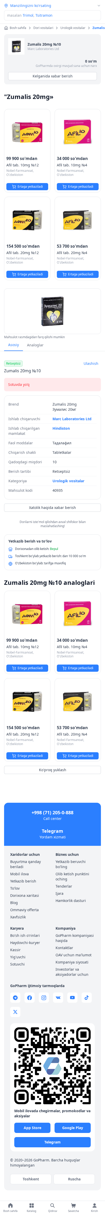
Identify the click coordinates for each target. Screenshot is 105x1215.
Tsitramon (43, 15)
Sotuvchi (17, 964)
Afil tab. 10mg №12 (22, 165)
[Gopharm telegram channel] (15, 997)
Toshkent (31, 1179)
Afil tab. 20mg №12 (22, 252)
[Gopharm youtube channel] (72, 997)
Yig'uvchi (17, 957)
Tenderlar (64, 886)
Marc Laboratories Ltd (43, 49)
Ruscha (74, 1179)
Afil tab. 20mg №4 (72, 252)
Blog (14, 902)
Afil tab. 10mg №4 (72, 165)
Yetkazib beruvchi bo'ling (71, 864)
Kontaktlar (64, 947)
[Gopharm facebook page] (29, 997)
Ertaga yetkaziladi (30, 186)
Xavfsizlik (18, 917)
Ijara (59, 893)
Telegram (52, 831)
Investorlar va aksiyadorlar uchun (72, 972)
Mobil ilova (19, 873)
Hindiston (61, 428)
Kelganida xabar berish (53, 76)
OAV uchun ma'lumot (73, 954)
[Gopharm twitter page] (15, 1012)
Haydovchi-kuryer (25, 942)
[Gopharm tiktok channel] (87, 997)
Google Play (72, 1127)
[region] (52, 311)
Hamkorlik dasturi (71, 900)
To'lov (15, 888)
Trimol (28, 15)
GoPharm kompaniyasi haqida (75, 938)
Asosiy (13, 344)
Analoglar (35, 345)
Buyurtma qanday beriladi (25, 864)
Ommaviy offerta (24, 909)
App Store (32, 1127)
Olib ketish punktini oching (72, 876)
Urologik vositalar (68, 480)
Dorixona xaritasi (24, 895)
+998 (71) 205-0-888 (52, 812)
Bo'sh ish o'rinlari (25, 935)
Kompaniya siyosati (72, 962)
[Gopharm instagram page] (44, 997)
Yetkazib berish (23, 881)
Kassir (15, 949)
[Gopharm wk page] (58, 997)
